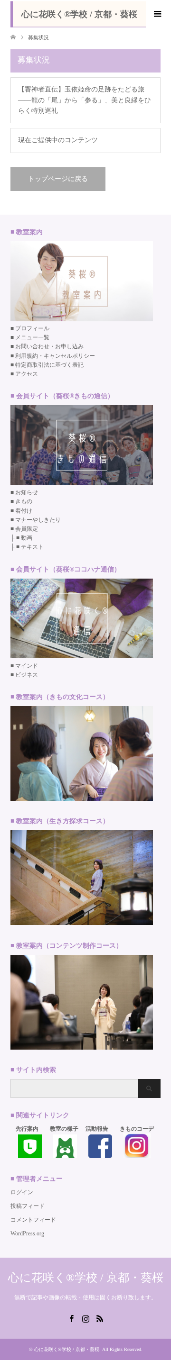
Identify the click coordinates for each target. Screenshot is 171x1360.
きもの (23, 501)
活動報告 (97, 1128)
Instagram (85, 1318)
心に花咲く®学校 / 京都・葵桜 (79, 14)
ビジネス (26, 674)
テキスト (32, 547)
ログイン (21, 1192)
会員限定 (26, 529)
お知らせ (26, 492)
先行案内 (27, 1128)
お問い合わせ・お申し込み (49, 346)
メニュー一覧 (32, 337)
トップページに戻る (58, 178)
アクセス (26, 374)
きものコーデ (137, 1128)
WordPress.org (27, 1233)
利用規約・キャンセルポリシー (55, 356)
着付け (23, 511)
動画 (26, 538)
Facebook (71, 1318)
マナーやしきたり (38, 520)
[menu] (156, 14)
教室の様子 (64, 1128)
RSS (100, 1318)
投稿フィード (27, 1206)
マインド (26, 665)
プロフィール (32, 328)
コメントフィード (33, 1219)
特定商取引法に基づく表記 (49, 365)
